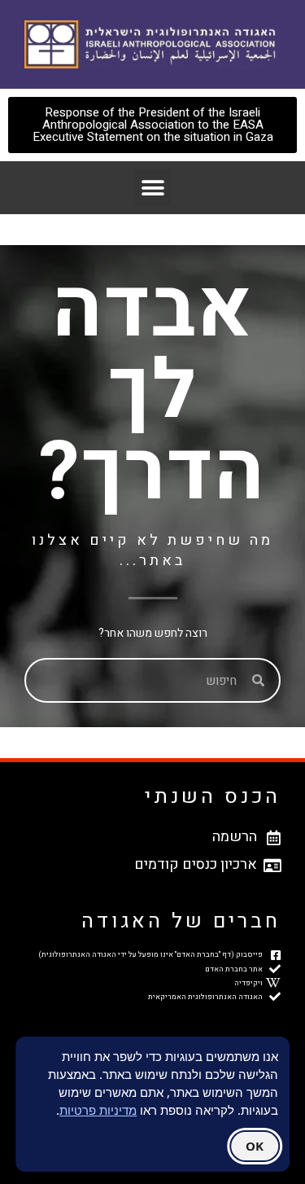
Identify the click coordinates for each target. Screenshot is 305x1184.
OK (255, 1146)
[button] (152, 187)
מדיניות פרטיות (98, 1110)
